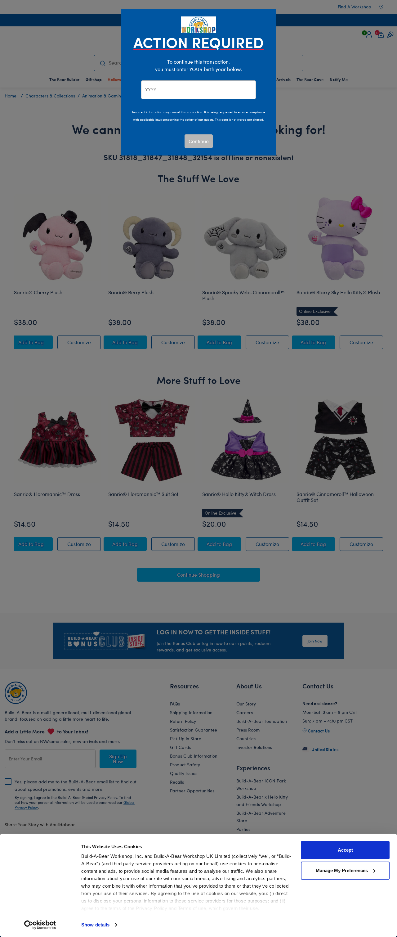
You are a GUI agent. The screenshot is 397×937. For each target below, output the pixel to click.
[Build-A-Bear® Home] (198, 24)
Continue (199, 141)
